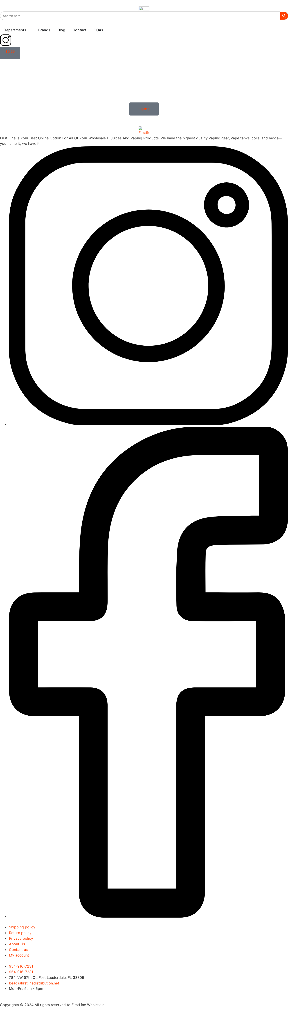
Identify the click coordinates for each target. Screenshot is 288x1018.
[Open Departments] (29, 30)
